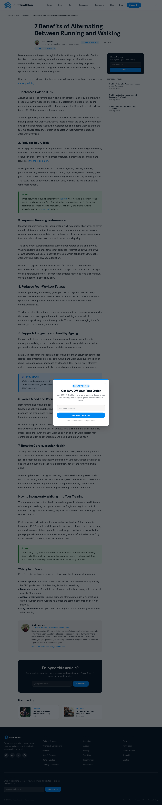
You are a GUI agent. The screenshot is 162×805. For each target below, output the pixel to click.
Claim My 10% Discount (81, 415)
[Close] (105, 383)
